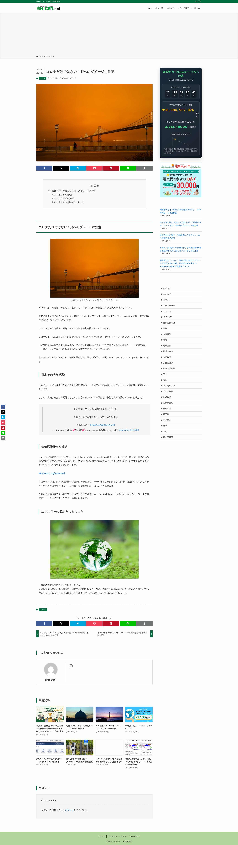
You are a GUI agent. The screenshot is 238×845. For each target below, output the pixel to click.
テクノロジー (169, 305)
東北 (165, 374)
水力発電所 (168, 391)
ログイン (69, 810)
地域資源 (167, 345)
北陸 (165, 340)
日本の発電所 (169, 368)
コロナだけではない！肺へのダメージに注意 (74, 191)
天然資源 (167, 357)
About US (134, 836)
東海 (165, 380)
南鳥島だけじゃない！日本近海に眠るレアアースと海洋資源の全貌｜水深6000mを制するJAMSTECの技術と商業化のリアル (180, 263)
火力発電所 (168, 403)
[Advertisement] (119, 34)
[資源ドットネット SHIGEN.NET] (48, 8)
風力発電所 (168, 437)
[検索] (200, 1)
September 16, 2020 (129, 430)
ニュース (43, 78)
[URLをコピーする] (144, 168)
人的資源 (167, 334)
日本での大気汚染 (64, 195)
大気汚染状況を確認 (65, 198)
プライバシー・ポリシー (118, 836)
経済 (165, 426)
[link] (71, 666)
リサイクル (168, 317)
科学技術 (167, 420)
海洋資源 (167, 397)
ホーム (102, 836)
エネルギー (168, 294)
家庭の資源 (168, 363)
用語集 (166, 414)
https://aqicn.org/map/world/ (52, 473)
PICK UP (167, 288)
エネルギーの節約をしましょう (70, 202)
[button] (44, 168)
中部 (165, 328)
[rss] (196, 1)
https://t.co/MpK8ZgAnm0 (102, 425)
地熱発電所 (168, 351)
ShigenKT (51, 680)
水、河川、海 (169, 386)
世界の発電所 (169, 323)
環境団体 (167, 408)
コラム (166, 300)
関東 (165, 431)
